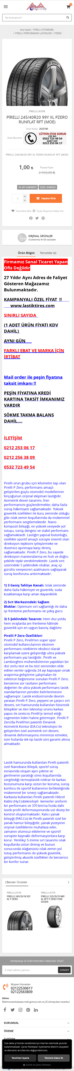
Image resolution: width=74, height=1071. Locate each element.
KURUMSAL (11, 1023)
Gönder (64, 969)
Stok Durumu (14, 137)
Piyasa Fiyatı (46, 167)
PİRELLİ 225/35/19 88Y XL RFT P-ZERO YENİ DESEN (53, 899)
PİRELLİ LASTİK (37, 111)
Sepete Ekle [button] (48, 198)
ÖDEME (8, 1031)
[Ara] (68, 17)
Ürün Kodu (32, 128)
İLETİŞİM (9, 1039)
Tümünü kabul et (54, 1057)
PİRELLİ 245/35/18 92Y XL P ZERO (19, 898)
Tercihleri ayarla (20, 1057)
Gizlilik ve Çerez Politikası (38, 1064)
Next (68, 882)
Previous (5, 882)
